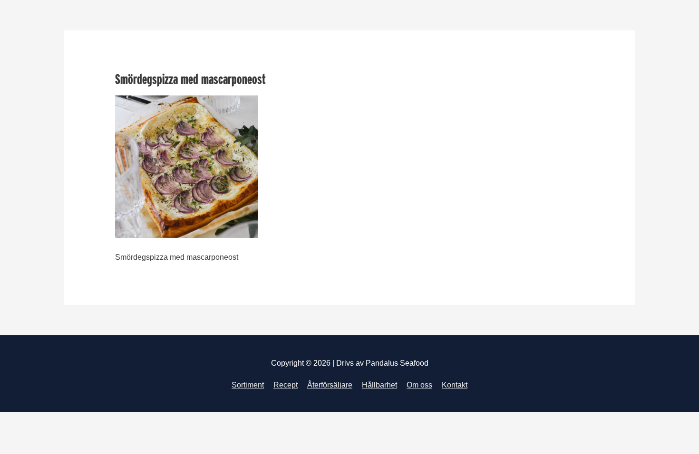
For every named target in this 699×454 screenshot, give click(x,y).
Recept (285, 385)
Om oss (419, 385)
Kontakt (454, 385)
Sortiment (248, 385)
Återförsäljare (329, 385)
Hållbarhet (379, 385)
